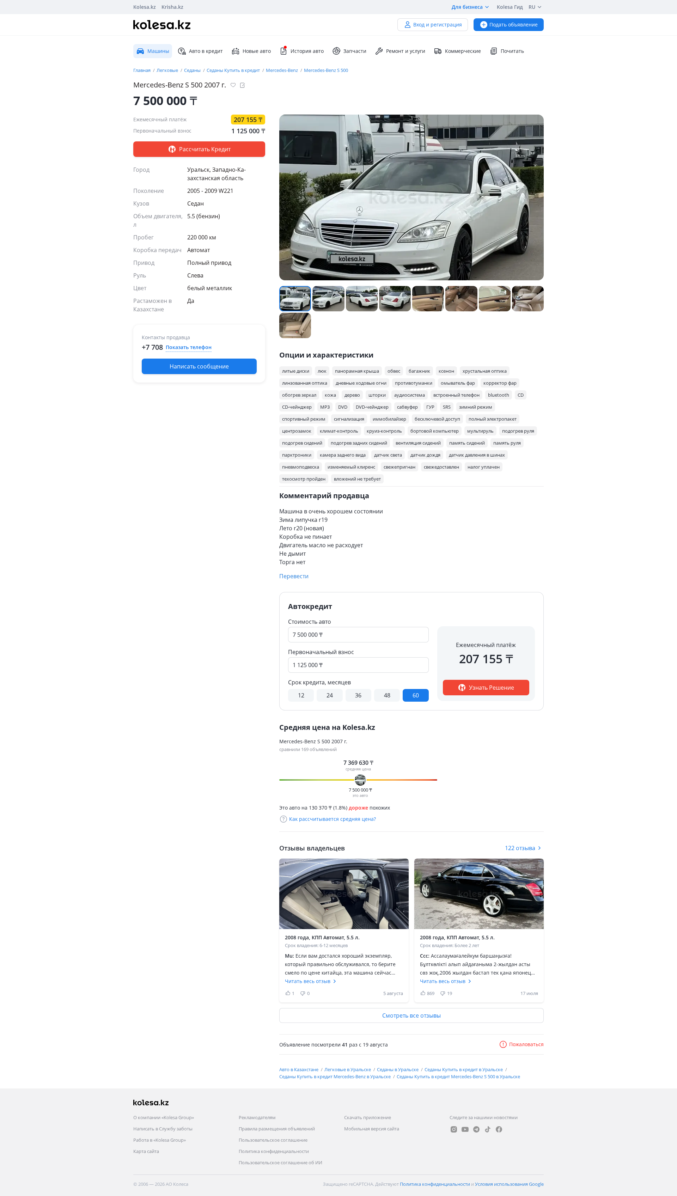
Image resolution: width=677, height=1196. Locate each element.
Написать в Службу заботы (163, 1128)
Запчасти (354, 51)
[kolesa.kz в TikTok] (487, 1129)
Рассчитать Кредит (204, 149)
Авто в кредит (206, 51)
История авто (307, 51)
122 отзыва (520, 848)
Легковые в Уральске (348, 1069)
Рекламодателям (257, 1117)
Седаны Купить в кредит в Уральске (464, 1069)
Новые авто (257, 51)
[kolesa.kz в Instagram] (454, 1129)
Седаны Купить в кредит (234, 70)
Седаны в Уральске (398, 1069)
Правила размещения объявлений (277, 1128)
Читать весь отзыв (307, 981)
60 (416, 695)
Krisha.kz (172, 7)
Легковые (168, 70)
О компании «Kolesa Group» (163, 1117)
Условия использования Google (509, 1184)
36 (358, 695)
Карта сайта (146, 1151)
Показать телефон (189, 347)
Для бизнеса (467, 7)
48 (387, 695)
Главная (142, 70)
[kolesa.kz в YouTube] (465, 1129)
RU (532, 7)
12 (301, 695)
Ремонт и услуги (405, 51)
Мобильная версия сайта (371, 1128)
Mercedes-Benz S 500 (326, 70)
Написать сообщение (199, 366)
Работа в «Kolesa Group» (159, 1140)
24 (330, 695)
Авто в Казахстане (299, 1069)
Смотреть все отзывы (411, 1015)
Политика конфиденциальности (274, 1151)
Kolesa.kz (144, 7)
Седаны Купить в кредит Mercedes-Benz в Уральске (335, 1076)
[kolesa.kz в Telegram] (476, 1129)
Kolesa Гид (510, 7)
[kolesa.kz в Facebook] (499, 1129)
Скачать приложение (367, 1117)
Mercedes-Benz (282, 70)
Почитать (512, 51)
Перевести (294, 576)
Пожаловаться (526, 1044)
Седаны (193, 70)
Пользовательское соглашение (273, 1140)
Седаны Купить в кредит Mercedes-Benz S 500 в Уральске (458, 1076)
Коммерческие (463, 51)
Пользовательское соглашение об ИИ (280, 1162)
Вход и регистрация (437, 24)
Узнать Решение (491, 687)
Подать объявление (513, 24)
